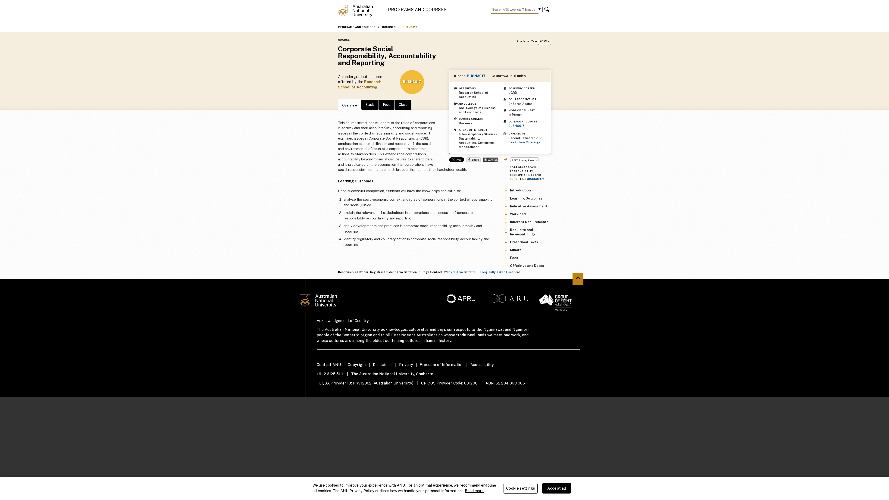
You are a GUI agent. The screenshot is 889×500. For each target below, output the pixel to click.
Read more (474, 491)
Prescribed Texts (524, 242)
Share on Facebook (473, 159)
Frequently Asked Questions (500, 272)
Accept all (556, 488)
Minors (515, 250)
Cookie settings (520, 488)
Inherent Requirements (529, 222)
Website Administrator (460, 272)
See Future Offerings (524, 142)
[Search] (547, 9)
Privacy (406, 364)
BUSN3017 (410, 27)
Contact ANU (329, 364)
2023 (543, 41)
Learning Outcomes (526, 198)
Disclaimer (382, 364)
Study (370, 104)
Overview (349, 105)
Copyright (357, 364)
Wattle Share (490, 159)
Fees (386, 104)
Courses (389, 27)
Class (403, 104)
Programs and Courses (417, 9)
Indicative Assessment (528, 206)
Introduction (520, 190)
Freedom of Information (441, 364)
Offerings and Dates (527, 266)
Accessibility (482, 364)
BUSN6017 (516, 126)
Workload (518, 214)
